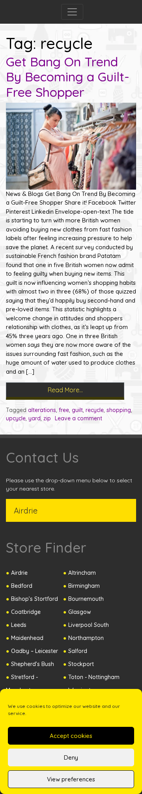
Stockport (81, 664)
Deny (71, 757)
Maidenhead (27, 638)
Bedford (21, 585)
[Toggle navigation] (72, 12)
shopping (118, 410)
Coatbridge (26, 611)
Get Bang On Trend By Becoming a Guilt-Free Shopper (67, 77)
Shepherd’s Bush (32, 664)
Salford (77, 651)
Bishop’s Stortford (34, 598)
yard (34, 418)
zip (47, 418)
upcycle (16, 418)
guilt (77, 410)
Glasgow (79, 611)
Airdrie (19, 572)
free (64, 410)
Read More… (86, 388)
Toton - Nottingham (94, 677)
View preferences (71, 779)
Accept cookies (71, 735)
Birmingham (84, 585)
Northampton (86, 638)
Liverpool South (88, 624)
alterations (42, 410)
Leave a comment (78, 418)
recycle (95, 410)
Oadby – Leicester (34, 651)
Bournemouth (86, 598)
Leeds (18, 624)
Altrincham (82, 572)
